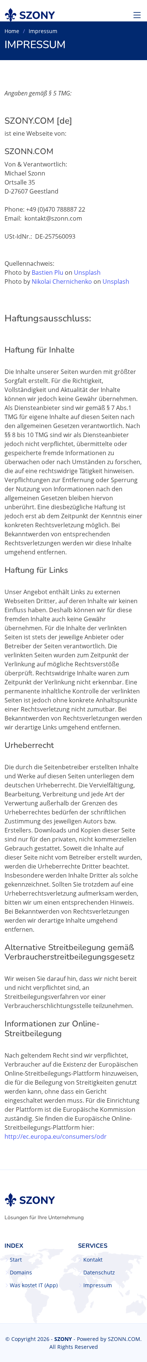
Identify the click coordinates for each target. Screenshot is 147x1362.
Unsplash (87, 272)
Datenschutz (99, 1272)
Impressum (97, 1285)
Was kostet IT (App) (34, 1285)
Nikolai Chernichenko (62, 281)
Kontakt (93, 1259)
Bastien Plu (47, 272)
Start (16, 1259)
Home (12, 31)
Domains (21, 1272)
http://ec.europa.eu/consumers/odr (56, 1136)
